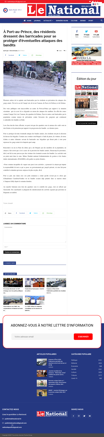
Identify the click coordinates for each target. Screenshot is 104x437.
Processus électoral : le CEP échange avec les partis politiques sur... (13, 291)
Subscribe (96, 30)
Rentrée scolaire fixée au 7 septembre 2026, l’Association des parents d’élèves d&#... (57, 382)
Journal (37, 21)
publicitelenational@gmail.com (16, 423)
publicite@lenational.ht (13, 419)
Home (29, 21)
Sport (90, 21)
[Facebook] (98, 2)
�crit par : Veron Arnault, (10, 50)
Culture (74, 21)
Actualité (47, 21)
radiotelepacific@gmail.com (12, 427)
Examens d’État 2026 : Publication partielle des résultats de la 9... (56, 291)
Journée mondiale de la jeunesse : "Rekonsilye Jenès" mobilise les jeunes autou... (57, 372)
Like (77, 30)
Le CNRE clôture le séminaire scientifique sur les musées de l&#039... (33, 308)
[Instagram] (96, 2)
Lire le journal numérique (86, 123)
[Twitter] (93, 2)
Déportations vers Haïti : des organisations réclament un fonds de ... (13, 308)
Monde (83, 21)
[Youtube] (90, 2)
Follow (86, 30)
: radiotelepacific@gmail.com (16, 1)
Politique (6, 286)
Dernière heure (62, 21)
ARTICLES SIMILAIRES (10, 274)
